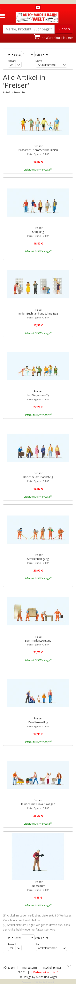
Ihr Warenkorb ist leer (56, 38)
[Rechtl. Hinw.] (52, 967)
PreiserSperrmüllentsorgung (38, 640)
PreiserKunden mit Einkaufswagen (38, 804)
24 (11, 65)
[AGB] (21, 972)
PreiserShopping (38, 231)
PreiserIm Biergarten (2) (38, 395)
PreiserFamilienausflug (38, 722)
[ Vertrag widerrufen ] (45, 972)
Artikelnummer (47, 65)
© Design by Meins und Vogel (38, 977)
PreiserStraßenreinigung (38, 558)
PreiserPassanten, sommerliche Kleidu (38, 150)
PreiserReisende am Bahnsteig (38, 477)
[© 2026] (9, 967)
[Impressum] (29, 967)
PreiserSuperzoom (38, 885)
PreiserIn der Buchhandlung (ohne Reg (38, 313)
